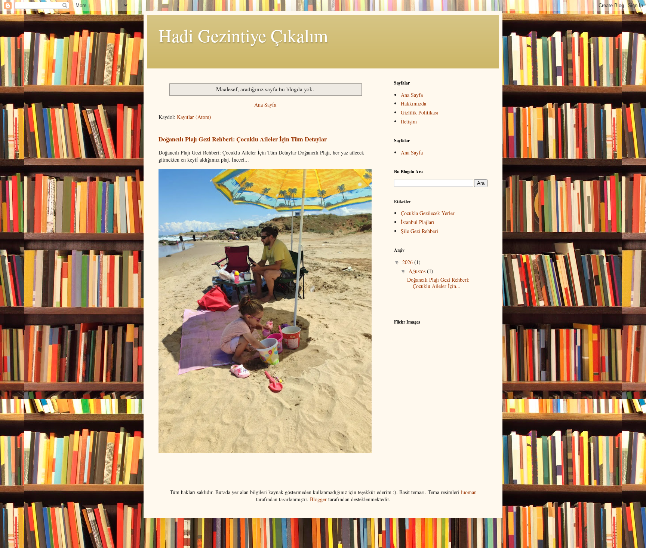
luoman (469, 492)
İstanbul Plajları (417, 222)
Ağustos (418, 271)
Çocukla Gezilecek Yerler (428, 213)
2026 (408, 262)
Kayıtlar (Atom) (194, 116)
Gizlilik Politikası (419, 112)
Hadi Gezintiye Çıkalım (243, 35)
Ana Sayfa (265, 104)
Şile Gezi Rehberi (419, 231)
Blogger (318, 499)
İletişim (409, 121)
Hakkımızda (413, 103)
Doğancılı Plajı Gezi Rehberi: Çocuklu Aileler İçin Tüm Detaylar (243, 139)
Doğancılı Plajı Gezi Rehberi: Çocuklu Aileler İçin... (438, 283)
